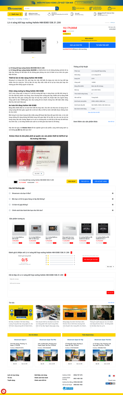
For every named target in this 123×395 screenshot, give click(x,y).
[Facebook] (109, 375)
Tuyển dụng (11, 380)
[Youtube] (114, 375)
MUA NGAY (71, 181)
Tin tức (9, 378)
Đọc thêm (37, 173)
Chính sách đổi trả (40, 380)
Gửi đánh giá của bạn (91, 259)
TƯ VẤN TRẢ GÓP (102, 45)
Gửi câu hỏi (110, 292)
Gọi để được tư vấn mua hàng (75, 49)
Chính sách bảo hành (41, 378)
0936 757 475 (78, 375)
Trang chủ (10, 19)
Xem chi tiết (24, 363)
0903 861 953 (78, 385)
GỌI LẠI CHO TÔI (76, 45)
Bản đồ (15, 363)
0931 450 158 (78, 378)
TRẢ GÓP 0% (85, 181)
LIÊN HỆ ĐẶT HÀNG (100, 181)
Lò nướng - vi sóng (22, 19)
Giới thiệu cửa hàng (40, 375)
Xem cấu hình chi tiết (94, 112)
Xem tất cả (111, 121)
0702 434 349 (78, 382)
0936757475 (87, 3)
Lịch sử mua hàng (13, 375)
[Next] (57, 42)
